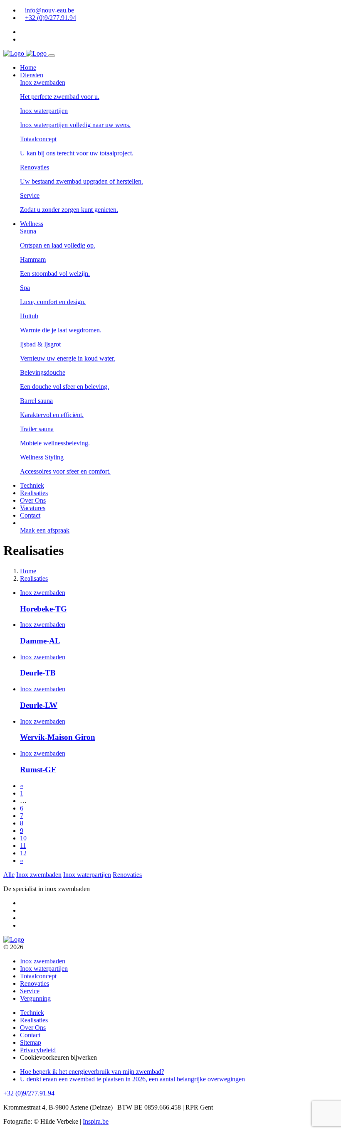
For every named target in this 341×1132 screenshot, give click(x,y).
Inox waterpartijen (87, 874)
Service (30, 990)
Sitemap (30, 1042)
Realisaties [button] (34, 492)
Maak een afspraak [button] (44, 530)
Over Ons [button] (33, 500)
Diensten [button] (31, 75)
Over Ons (33, 1027)
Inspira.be (96, 1121)
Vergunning (35, 998)
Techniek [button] (32, 485)
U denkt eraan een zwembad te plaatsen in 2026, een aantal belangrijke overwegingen (132, 1079)
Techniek (32, 1012)
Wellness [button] (31, 223)
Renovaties (127, 874)
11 (23, 845)
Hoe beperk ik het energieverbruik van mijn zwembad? (92, 1071)
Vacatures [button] (32, 507)
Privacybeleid (38, 1049)
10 (23, 838)
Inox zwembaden (39, 874)
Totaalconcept (38, 976)
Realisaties (34, 1020)
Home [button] (28, 67)
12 (23, 853)
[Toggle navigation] (51, 55)
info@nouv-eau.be (49, 10)
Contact (30, 1035)
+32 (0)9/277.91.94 (50, 17)
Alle (9, 874)
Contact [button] (30, 515)
